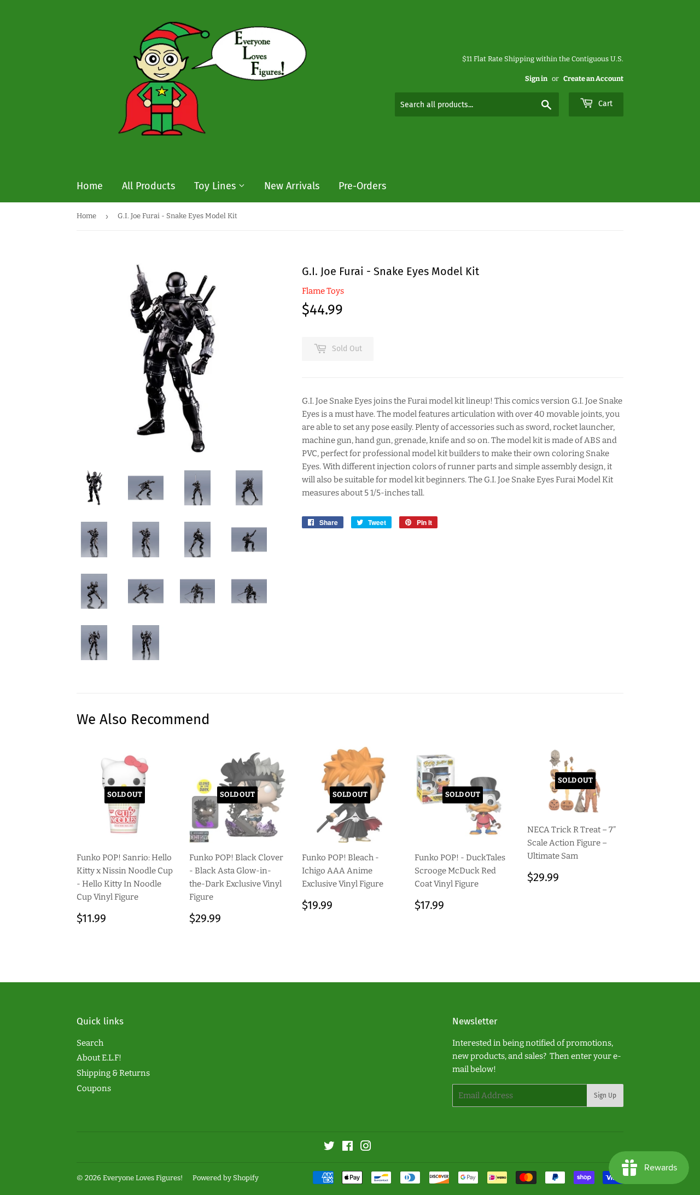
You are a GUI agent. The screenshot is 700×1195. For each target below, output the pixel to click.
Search (90, 1043)
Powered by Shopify (225, 1178)
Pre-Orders (362, 186)
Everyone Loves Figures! (143, 1178)
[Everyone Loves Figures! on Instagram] (365, 1147)
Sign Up (605, 1095)
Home (90, 186)
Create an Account (593, 78)
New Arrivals (291, 186)
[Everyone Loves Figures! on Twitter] (329, 1147)
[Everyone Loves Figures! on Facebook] (347, 1147)
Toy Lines (216, 186)
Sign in (536, 78)
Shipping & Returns (113, 1073)
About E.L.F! (99, 1058)
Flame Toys (323, 291)
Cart (604, 103)
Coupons (94, 1088)
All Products (148, 186)
